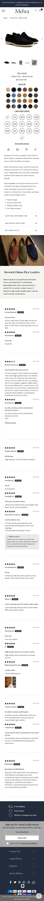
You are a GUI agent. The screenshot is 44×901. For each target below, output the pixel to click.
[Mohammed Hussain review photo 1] (10, 682)
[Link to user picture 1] (10, 427)
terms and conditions (29, 843)
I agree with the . (24, 843)
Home (5, 18)
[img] (10, 309)
